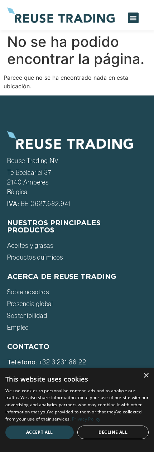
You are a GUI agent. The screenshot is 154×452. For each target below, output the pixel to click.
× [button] (146, 375)
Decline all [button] (112, 432)
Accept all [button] (39, 432)
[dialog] (77, 410)
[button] (133, 18)
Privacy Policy (86, 419)
